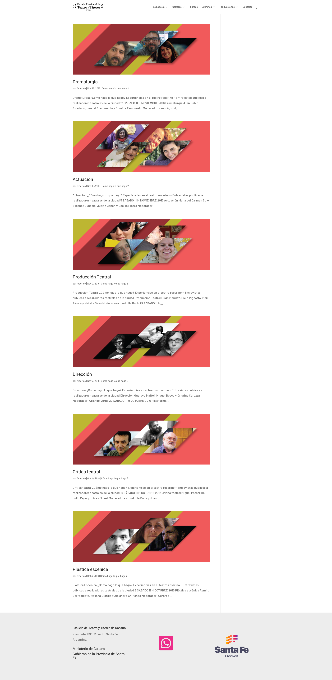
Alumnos (207, 7)
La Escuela (158, 7)
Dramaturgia (85, 82)
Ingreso (194, 7)
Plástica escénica (90, 569)
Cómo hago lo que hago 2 (115, 88)
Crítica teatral (86, 472)
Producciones (227, 7)
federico (81, 88)
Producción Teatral (92, 277)
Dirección (82, 374)
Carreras (177, 7)
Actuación (83, 179)
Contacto (247, 7)
